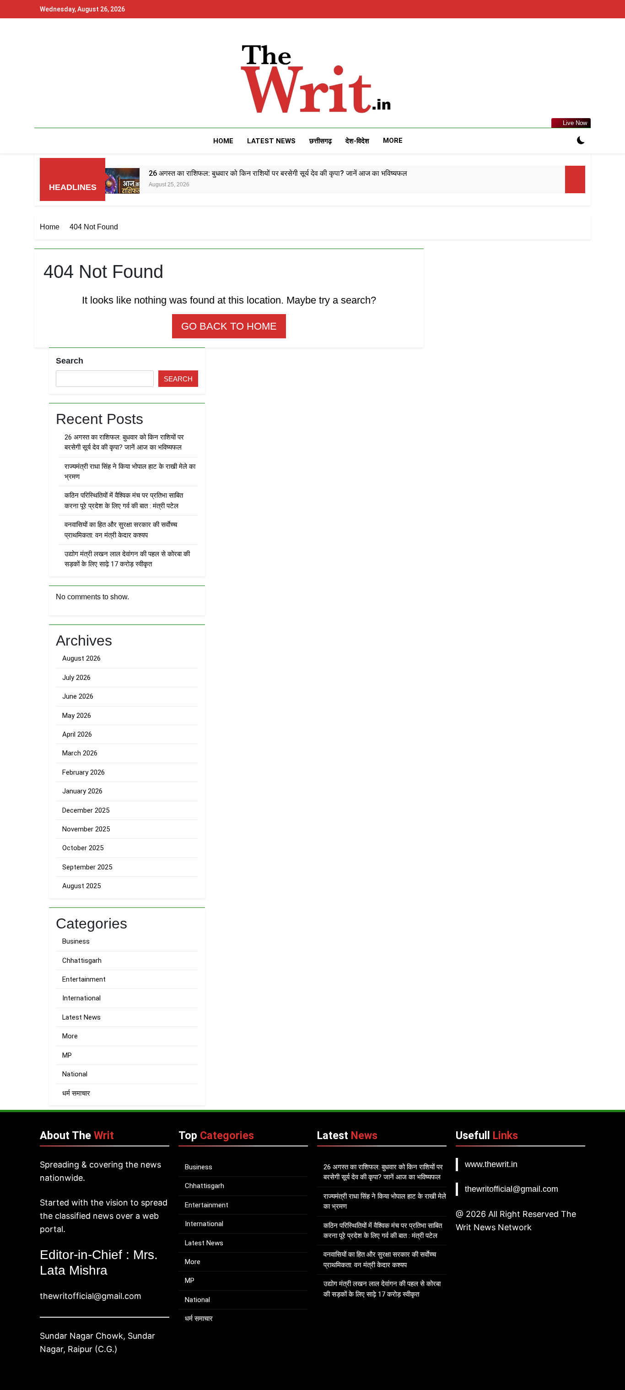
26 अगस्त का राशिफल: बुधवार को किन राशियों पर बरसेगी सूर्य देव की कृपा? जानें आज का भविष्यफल (278, 173)
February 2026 (83, 772)
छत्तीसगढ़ (320, 141)
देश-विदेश (357, 141)
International (81, 998)
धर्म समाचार (76, 1093)
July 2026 (76, 677)
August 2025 (81, 886)
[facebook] (45, 80)
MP (67, 1055)
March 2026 (79, 753)
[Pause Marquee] (575, 179)
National (74, 1074)
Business (76, 941)
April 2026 (77, 734)
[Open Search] (565, 141)
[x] (67, 80)
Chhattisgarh (82, 960)
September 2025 (87, 867)
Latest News (271, 141)
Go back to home (229, 326)
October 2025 (82, 848)
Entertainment (84, 979)
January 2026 (82, 791)
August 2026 (81, 658)
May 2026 (76, 715)
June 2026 (77, 696)
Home (223, 141)
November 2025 (86, 829)
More (393, 140)
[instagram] (56, 80)
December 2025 (85, 810)
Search (69, 360)
